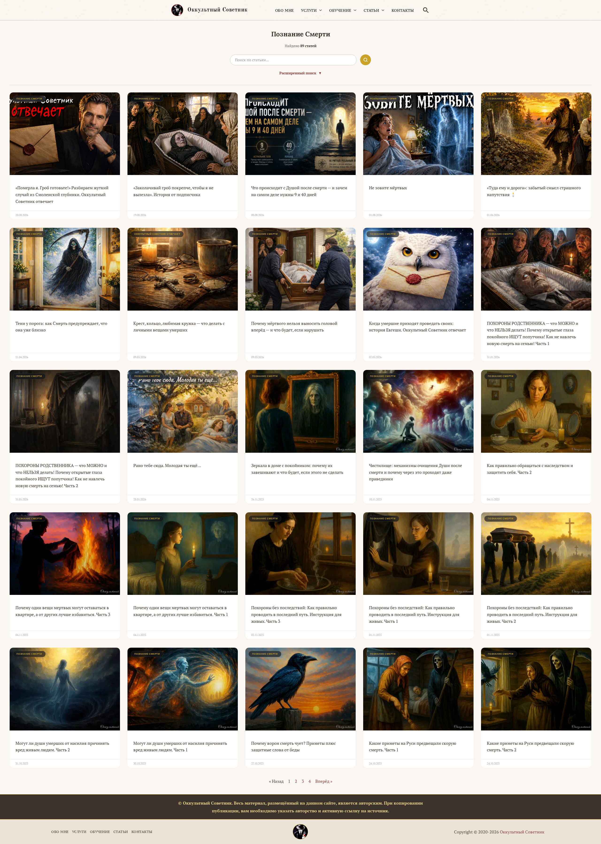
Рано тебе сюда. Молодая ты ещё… (167, 465)
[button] (426, 10)
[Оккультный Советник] (300, 831)
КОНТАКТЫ (403, 10)
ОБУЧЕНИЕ (340, 10)
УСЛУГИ (309, 10)
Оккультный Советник (217, 10)
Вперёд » (323, 781)
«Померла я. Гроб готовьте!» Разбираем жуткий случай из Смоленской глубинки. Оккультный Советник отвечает (61, 194)
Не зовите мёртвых (388, 187)
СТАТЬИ (371, 10)
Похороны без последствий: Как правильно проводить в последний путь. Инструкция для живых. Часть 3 (296, 614)
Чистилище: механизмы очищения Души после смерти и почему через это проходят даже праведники (415, 472)
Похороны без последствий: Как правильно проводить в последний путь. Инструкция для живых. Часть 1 (414, 614)
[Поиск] (365, 59)
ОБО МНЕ (284, 10)
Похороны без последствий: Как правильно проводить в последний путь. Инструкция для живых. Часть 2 (532, 614)
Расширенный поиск (300, 73)
